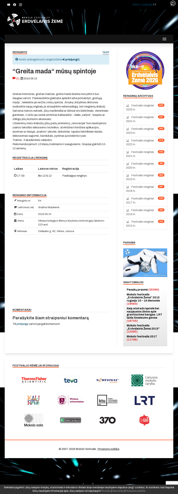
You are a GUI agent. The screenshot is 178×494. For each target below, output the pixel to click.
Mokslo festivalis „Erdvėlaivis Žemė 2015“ (143, 328)
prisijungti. (72, 59)
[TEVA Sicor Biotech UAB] (70, 380)
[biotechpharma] (107, 380)
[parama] (145, 262)
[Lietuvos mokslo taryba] (144, 380)
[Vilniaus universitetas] (70, 400)
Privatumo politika (108, 448)
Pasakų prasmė (143, 289)
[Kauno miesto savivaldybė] (33, 400)
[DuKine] (144, 420)
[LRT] (144, 400)
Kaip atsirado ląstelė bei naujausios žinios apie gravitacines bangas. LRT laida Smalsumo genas (144, 314)
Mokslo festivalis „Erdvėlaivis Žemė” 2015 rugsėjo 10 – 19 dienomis (143, 299)
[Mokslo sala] (33, 420)
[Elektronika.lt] (70, 420)
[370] (107, 420)
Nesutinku (118, 491)
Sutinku (106, 491)
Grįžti (106, 52)
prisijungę (22, 323)
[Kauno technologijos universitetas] (107, 400)
